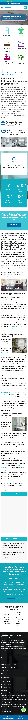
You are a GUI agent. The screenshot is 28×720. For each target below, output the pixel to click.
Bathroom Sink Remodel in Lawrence (21, 37)
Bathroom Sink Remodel (8, 664)
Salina (17, 621)
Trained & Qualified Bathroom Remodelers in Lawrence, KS (16, 132)
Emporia (6, 616)
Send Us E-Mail (7, 684)
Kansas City (7, 623)
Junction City (7, 621)
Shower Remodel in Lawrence (7, 36)
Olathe (17, 618)
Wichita (18, 626)
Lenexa (18, 614)
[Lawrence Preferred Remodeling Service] (7, 7)
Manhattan (18, 616)
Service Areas (5, 670)
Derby (5, 612)
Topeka (18, 625)
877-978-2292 (14, 3)
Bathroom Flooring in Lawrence (21, 49)
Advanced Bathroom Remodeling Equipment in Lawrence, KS (16, 124)
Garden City (7, 618)
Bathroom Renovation (8, 667)
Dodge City (6, 614)
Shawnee (18, 623)
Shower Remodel (6, 661)
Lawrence (6, 625)
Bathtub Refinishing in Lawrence (7, 62)
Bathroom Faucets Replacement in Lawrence (21, 63)
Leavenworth (7, 626)
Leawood (18, 612)
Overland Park (19, 619)
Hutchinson (7, 619)
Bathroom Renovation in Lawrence (7, 50)
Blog (2, 673)
